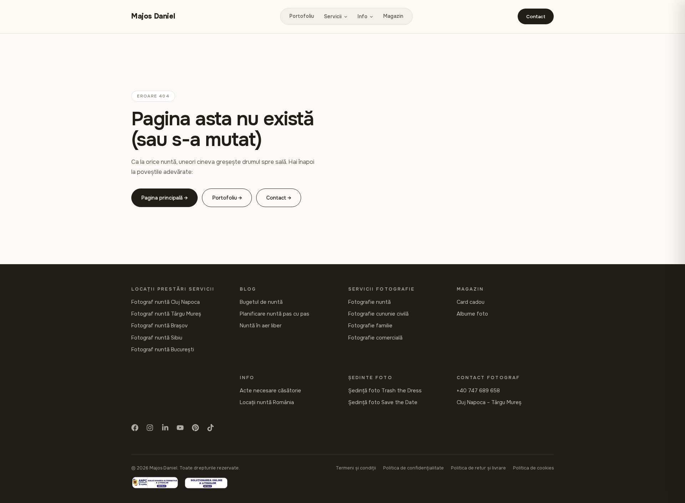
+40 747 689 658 (478, 390)
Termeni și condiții (356, 468)
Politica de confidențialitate (413, 468)
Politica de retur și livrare (478, 468)
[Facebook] (134, 429)
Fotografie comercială (375, 338)
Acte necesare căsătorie (270, 390)
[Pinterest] (195, 429)
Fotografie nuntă (369, 302)
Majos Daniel (153, 16)
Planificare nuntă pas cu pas (274, 314)
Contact (536, 17)
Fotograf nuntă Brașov (159, 325)
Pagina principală (162, 198)
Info (362, 16)
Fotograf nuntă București (162, 349)
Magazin (393, 16)
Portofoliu (301, 16)
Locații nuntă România (267, 402)
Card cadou (470, 302)
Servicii (332, 16)
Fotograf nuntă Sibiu (156, 338)
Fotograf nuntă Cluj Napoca (165, 302)
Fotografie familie (370, 325)
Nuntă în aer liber (260, 325)
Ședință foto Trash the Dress (385, 390)
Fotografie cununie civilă (378, 314)
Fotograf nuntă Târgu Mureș (166, 314)
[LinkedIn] (165, 429)
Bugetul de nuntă (261, 302)
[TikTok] (210, 429)
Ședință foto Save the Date (382, 402)
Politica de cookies (533, 468)
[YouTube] (180, 429)
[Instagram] (149, 429)
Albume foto (472, 314)
